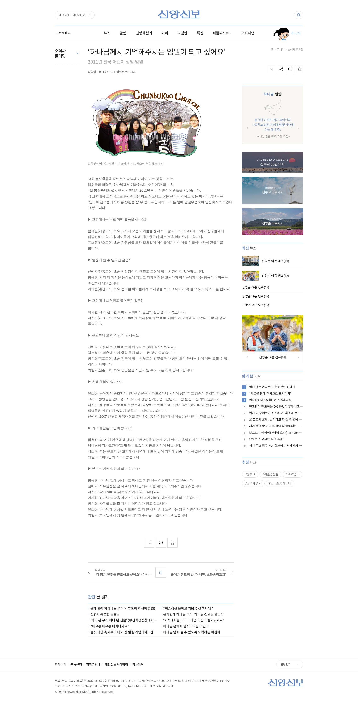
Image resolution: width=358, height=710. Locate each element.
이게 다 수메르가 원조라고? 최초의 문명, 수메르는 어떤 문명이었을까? (276, 413)
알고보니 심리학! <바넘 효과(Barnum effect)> (276, 432)
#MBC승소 (292, 474)
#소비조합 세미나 (280, 483)
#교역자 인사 (253, 483)
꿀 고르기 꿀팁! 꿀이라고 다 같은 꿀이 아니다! (276, 419)
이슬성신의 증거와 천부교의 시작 (270, 400)
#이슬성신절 (270, 474)
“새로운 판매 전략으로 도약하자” (270, 393)
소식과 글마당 (295, 49)
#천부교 (250, 474)
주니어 (280, 49)
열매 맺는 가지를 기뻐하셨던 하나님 (272, 387)
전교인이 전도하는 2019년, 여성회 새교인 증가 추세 (276, 406)
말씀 (273, 94)
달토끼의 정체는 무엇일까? (266, 439)
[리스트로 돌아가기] (160, 572)
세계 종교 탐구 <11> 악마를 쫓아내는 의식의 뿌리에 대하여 (276, 426)
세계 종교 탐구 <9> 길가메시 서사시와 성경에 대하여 (276, 445)
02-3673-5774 (125, 681)
